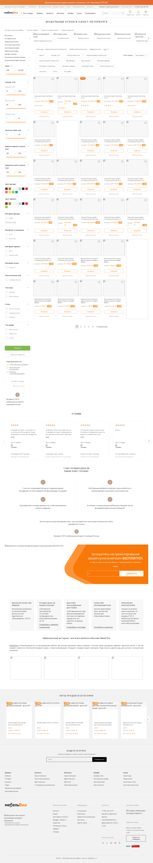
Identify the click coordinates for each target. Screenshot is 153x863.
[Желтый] (9, 192)
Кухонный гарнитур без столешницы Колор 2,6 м (136, 141)
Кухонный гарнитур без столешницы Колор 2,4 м (43, 179)
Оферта (56, 829)
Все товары (28, 13)
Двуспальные (39, 782)
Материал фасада (12, 214)
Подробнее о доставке (76, 627)
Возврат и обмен (58, 7)
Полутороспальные (41, 779)
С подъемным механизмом (44, 785)
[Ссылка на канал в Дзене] (115, 843)
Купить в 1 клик (44, 116)
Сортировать (140, 55)
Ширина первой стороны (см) (15, 147)
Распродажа (90, 13)
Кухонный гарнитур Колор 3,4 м (66, 97)
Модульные (127, 779)
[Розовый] (6, 192)
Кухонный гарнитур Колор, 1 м (44, 97)
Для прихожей (99, 782)
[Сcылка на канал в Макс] (111, 843)
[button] (148, 38)
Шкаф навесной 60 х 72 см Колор (58, 457)
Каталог (56, 811)
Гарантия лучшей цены (86, 817)
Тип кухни (9, 288)
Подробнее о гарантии (103, 627)
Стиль (7, 304)
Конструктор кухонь (12, 45)
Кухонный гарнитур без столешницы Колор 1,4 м (136, 179)
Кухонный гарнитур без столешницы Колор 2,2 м (66, 179)
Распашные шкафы (101, 779)
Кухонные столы (129, 782)
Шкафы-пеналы (11, 54)
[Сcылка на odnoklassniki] (107, 843)
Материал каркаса (12, 246)
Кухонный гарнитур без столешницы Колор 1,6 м (43, 141)
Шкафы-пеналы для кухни (78, 49)
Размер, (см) (10, 82)
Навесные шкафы (11, 51)
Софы (7, 785)
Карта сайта (82, 823)
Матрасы (60, 13)
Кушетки (8, 782)
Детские (67, 782)
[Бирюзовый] (16, 192)
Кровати (49, 13)
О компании (32, 7)
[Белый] (13, 188)
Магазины (81, 814)
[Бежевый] (16, 188)
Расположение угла (13, 275)
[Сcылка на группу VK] (103, 843)
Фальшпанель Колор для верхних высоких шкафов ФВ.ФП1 (89, 260)
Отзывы (56, 832)
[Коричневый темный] (6, 188)
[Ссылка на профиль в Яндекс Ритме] (119, 843)
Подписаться (99, 759)
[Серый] (20, 188)
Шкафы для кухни (95, 49)
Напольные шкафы (12, 48)
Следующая (101, 326)
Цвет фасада (10, 184)
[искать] (123, 13)
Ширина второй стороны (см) (15, 166)
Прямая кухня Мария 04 (20, 457)
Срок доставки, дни (13, 130)
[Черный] (23, 188)
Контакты (90, 7)
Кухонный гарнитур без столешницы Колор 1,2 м (89, 141)
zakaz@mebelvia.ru (109, 820)
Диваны (40, 13)
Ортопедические (11, 791)
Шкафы (71, 13)
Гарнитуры (127, 776)
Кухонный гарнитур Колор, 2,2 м (137, 97)
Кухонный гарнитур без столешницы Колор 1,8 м (112, 179)
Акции (68, 7)
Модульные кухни (11, 42)
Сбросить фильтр (18, 355)
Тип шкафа (9, 325)
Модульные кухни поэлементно (56, 49)
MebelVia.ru (14, 645)
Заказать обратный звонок (109, 7)
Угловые (8, 779)
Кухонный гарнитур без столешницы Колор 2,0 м (89, 179)
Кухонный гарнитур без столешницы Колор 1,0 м (112, 141)
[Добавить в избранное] (52, 79)
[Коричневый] (9, 188)
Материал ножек (12, 263)
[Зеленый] (13, 192)
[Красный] (26, 188)
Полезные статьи (79, 7)
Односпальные (40, 776)
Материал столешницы (14, 230)
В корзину (44, 112)
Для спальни (99, 785)
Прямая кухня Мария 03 (90, 457)
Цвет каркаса (10, 199)
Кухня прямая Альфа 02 (124, 457)
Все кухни (8, 35)
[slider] (6, 74)
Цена (9, 66)
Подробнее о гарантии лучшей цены (48, 625)
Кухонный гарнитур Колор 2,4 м (113, 97)
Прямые (8, 776)
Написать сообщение (136, 838)
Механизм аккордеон (13, 788)
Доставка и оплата (44, 7)
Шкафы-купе (98, 776)
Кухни (79, 13)
